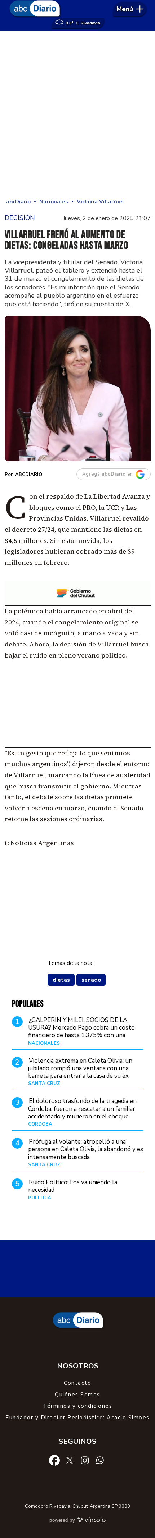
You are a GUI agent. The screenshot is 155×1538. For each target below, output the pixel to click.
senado (91, 980)
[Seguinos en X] (69, 1460)
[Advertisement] (77, 115)
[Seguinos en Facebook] (54, 1460)
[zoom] (78, 388)
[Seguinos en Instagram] (85, 1460)
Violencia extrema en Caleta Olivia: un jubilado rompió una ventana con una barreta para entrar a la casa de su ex (80, 1068)
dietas (61, 980)
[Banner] (78, 603)
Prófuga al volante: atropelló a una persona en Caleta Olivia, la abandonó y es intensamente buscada (85, 1149)
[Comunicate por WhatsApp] (100, 1460)
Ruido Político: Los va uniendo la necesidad (72, 1186)
